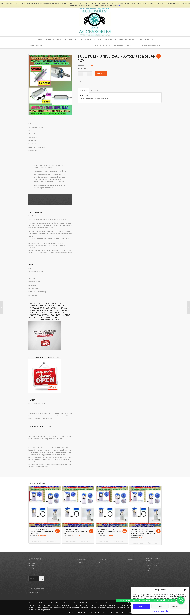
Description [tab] (83, 90)
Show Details (52, 541)
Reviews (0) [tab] (94, 90)
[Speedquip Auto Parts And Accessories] (95, 19)
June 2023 (31, 563)
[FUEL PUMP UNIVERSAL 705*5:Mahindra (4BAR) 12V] (1, 307)
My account (32, 285)
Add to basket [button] (37, 541)
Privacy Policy (164, 611)
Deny (160, 606)
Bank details (32, 295)
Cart (29, 275)
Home (30, 268)
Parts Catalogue (35, 45)
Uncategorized (33, 592)
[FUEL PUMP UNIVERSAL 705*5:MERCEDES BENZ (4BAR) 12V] (188, 307)
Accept (141, 606)
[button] (186, 590)
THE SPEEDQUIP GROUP (108, 81)
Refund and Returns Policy (37, 292)
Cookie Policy (155, 611)
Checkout (31, 278)
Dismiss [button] (118, 6)
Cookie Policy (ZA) (34, 282)
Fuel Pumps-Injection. (90, 81)
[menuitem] (40, 39)
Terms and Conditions (35, 272)
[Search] (151, 39)
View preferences (178, 606)
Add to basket (100, 74)
